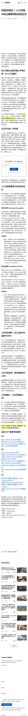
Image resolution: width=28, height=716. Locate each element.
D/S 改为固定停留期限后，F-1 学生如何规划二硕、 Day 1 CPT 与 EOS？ (8, 577)
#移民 (5, 551)
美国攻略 (7, 3)
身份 (9, 18)
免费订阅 (14, 169)
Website (3, 693)
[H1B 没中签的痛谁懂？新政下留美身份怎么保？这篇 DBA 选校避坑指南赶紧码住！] (22, 588)
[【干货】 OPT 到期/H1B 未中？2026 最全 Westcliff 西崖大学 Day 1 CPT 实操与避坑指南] (22, 608)
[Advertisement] (14, 37)
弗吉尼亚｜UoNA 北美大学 (8, 459)
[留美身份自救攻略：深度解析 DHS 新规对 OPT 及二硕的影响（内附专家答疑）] (22, 598)
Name (3, 681)
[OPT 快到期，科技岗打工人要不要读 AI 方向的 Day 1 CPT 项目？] (22, 638)
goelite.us (9, 513)
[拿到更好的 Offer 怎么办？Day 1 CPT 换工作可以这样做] (22, 570)
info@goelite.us (10, 511)
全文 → (14, 572)
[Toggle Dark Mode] (22, 2)
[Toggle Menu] (2, 2)
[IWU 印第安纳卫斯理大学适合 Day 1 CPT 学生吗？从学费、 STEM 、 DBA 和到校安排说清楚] (22, 627)
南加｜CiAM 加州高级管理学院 (9, 446)
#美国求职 (9, 551)
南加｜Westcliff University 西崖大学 (11, 439)
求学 (6, 572)
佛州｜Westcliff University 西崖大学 (11, 463)
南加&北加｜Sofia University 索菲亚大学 (12, 441)
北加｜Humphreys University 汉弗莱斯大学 (13, 443)
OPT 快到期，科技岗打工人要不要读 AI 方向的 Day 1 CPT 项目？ (8, 636)
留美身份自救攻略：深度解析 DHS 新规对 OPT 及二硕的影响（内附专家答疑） (8, 596)
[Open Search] (25, 2)
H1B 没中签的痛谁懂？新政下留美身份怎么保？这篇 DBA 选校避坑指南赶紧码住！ (8, 587)
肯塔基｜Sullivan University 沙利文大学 (12, 482)
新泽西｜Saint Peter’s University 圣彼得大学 (13, 454)
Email (3, 687)
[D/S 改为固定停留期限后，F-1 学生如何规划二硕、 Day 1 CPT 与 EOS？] (22, 579)
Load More (14, 645)
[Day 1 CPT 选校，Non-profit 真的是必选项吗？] (22, 618)
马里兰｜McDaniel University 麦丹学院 (12, 456)
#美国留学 (14, 551)
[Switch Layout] (19, 2)
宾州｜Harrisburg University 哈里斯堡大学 (13, 461)
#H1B (2, 551)
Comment (4, 665)
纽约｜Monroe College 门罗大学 (10, 452)
